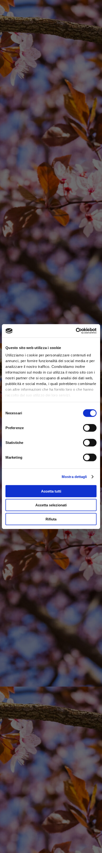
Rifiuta (51, 519)
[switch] (90, 428)
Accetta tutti (51, 491)
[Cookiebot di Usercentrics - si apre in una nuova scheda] (76, 331)
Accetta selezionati (51, 505)
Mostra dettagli (74, 477)
